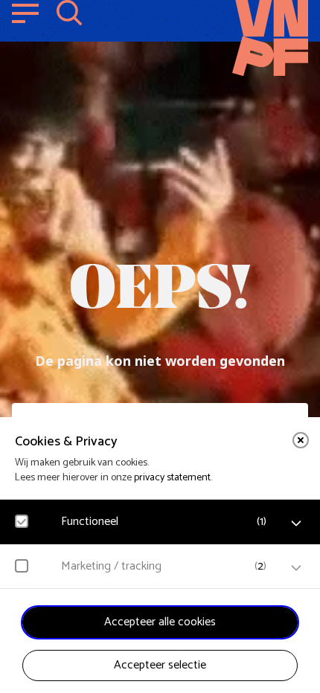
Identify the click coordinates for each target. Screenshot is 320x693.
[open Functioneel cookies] (296, 523)
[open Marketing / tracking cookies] (296, 568)
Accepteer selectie (160, 665)
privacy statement (172, 477)
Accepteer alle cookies (160, 622)
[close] (300, 440)
